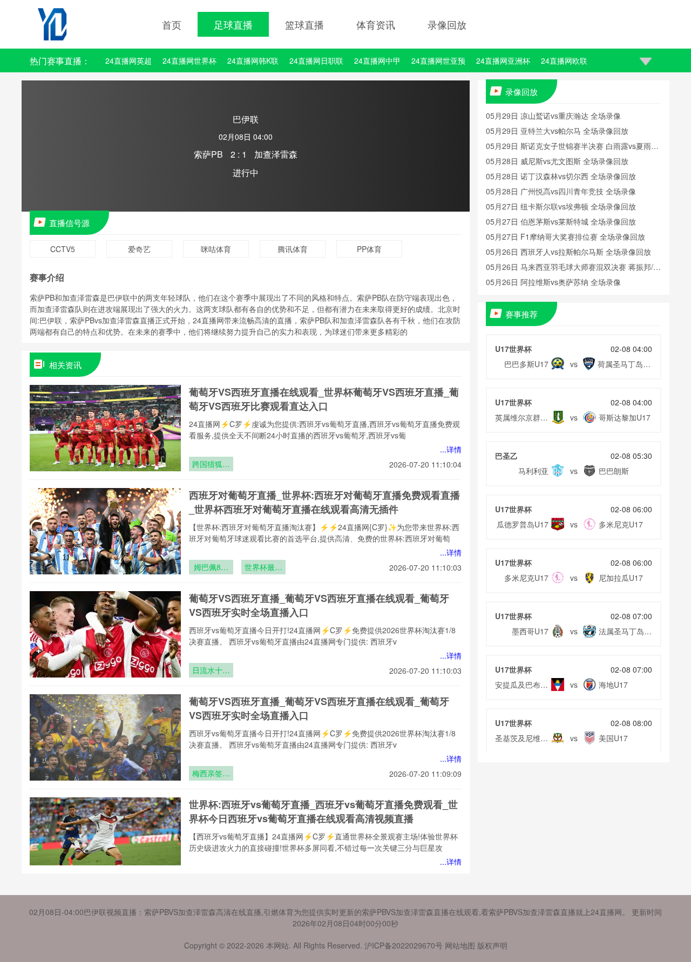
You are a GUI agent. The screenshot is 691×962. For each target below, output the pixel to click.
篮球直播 (304, 24)
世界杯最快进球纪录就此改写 (263, 567)
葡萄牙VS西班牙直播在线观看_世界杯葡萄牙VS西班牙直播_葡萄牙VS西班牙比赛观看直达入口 (324, 399)
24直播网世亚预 (438, 60)
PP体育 (369, 248)
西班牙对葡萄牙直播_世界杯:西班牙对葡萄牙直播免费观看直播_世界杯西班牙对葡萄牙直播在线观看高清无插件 (324, 502)
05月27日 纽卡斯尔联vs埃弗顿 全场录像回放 (561, 206)
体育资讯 (375, 24)
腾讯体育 (292, 248)
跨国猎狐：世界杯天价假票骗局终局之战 (211, 464)
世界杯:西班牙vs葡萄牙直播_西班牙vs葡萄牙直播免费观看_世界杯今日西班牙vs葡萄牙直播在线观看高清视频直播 (323, 811)
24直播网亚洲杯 (503, 60)
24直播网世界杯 (189, 60)
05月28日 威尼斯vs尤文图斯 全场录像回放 (557, 160)
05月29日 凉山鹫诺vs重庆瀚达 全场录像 (553, 115)
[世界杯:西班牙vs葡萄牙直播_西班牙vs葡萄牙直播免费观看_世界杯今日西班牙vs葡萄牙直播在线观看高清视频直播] (105, 840)
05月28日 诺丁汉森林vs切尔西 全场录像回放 (561, 176)
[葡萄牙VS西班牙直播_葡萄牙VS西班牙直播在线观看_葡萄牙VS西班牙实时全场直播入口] (105, 634)
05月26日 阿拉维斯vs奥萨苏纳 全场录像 (553, 281)
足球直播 (233, 24)
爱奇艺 (139, 248)
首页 (171, 24)
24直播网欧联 (564, 60)
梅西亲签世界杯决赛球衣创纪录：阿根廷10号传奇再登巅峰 (211, 774)
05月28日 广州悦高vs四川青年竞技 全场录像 (561, 191)
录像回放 (447, 24)
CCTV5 (62, 248)
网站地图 (460, 945)
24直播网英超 (128, 60)
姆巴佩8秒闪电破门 (211, 567)
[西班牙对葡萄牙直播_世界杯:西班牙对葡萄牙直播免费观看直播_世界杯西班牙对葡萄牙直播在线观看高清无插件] (105, 531)
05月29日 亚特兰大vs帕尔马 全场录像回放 (557, 130)
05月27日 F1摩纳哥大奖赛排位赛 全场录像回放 (565, 236)
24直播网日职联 (316, 60)
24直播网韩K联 (253, 60)
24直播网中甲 (377, 60)
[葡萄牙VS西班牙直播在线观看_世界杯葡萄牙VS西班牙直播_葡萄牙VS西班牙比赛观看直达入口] (105, 428)
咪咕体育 (216, 248)
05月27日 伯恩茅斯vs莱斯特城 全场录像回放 (561, 221)
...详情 (451, 449)
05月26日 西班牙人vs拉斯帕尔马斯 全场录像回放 (568, 251)
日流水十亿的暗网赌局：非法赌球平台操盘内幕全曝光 (211, 671)
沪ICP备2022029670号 (403, 945)
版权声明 (492, 945)
